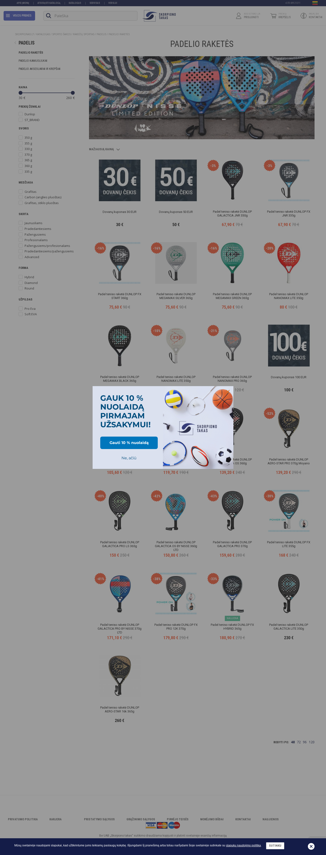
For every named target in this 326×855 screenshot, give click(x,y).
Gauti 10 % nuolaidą (129, 442)
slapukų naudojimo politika (243, 845)
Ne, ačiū (129, 458)
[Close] (227, 392)
